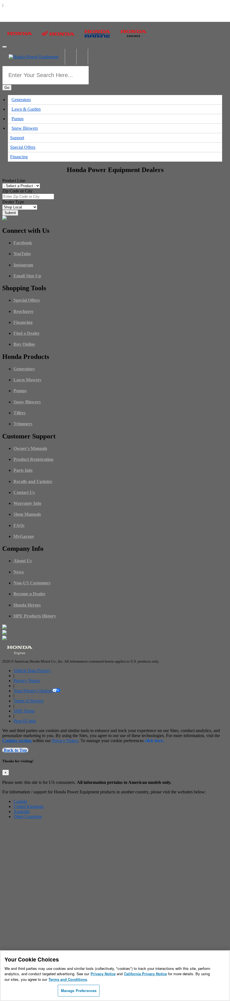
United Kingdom (28, 806)
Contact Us (24, 492)
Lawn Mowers (27, 379)
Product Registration (33, 459)
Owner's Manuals (30, 448)
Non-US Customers (31, 582)
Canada (20, 801)
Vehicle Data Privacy (32, 670)
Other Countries (27, 816)
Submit (10, 213)
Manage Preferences (78, 990)
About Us (22, 560)
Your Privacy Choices (32, 690)
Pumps (18, 118)
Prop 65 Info (24, 721)
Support (17, 137)
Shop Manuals (27, 514)
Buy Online (24, 344)
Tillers (19, 412)
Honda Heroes (27, 605)
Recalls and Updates (32, 481)
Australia (21, 811)
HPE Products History (34, 616)
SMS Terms (23, 711)
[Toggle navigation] (4, 47)
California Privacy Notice (145, 973)
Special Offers (22, 147)
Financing (19, 156)
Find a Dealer (26, 333)
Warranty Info (27, 503)
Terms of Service (28, 700)
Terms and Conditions (68, 979)
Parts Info (23, 470)
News (18, 572)
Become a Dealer (29, 593)
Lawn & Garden (26, 109)
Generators (21, 99)
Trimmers (22, 423)
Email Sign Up (27, 275)
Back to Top (15, 750)
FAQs (18, 525)
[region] (115, 975)
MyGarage (23, 536)
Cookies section (17, 740)
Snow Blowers (25, 128)
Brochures (23, 311)
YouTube (22, 253)
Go (6, 87)
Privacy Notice (26, 680)
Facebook (22, 242)
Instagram (23, 265)
